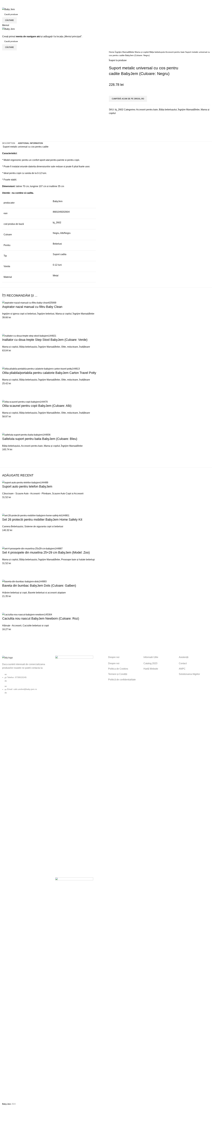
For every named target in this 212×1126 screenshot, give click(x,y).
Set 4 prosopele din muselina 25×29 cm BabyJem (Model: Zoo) (46, 552)
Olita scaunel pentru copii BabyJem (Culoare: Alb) (36, 405)
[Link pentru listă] (26, 675)
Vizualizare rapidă (5, 330)
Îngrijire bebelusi (45, 313)
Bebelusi (57, 244)
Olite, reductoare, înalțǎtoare (75, 347)
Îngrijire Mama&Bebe (125, 52)
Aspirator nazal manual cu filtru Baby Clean (32, 307)
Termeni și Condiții (117, 674)
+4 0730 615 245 (10, 2)
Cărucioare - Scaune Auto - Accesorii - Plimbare (26, 493)
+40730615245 (10, 5)
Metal (55, 275)
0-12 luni (57, 265)
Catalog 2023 (150, 663)
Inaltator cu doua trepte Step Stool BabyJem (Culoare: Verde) (44, 339)
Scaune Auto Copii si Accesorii (68, 493)
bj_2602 (57, 222)
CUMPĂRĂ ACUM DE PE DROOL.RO (128, 99)
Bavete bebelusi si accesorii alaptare (47, 592)
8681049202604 (61, 212)
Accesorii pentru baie (175, 52)
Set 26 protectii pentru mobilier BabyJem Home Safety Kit (42, 519)
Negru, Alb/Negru (62, 233)
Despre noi (113, 663)
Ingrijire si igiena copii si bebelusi (19, 313)
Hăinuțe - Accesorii (11, 625)
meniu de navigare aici (28, 36)
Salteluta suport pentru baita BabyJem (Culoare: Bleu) (39, 439)
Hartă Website (150, 669)
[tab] (8, 143)
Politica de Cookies (118, 669)
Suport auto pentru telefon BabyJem (27, 486)
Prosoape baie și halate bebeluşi (78, 559)
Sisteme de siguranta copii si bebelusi (43, 526)
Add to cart (5, 323)
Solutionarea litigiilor (189, 674)
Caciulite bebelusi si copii (36, 625)
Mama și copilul (142, 52)
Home (112, 52)
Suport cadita (59, 254)
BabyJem (57, 201)
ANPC (182, 669)
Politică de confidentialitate (122, 679)
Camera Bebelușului (12, 526)
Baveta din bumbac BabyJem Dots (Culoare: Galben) (39, 585)
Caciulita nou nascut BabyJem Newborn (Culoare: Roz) (40, 618)
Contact (183, 663)
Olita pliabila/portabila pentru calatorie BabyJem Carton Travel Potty (49, 373)
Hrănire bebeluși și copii (14, 592)
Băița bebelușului (157, 52)
